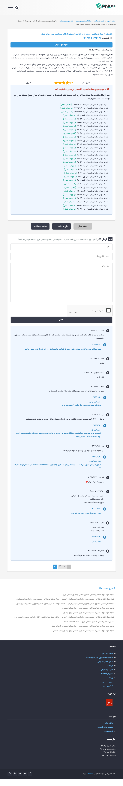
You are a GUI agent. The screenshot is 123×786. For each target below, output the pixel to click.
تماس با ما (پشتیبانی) (105, 661)
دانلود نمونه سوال (61, 44)
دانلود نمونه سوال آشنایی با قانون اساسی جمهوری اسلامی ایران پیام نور (88, 612)
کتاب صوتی (108, 731)
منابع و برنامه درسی (60, 226)
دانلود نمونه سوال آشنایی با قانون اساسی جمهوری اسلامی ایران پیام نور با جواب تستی (83, 630)
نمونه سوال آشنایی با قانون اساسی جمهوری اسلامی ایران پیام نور (91, 603)
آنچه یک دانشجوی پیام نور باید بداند (99, 657)
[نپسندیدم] (60, 82)
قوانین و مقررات (107, 685)
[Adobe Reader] (109, 702)
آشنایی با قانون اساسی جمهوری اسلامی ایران (98, 621)
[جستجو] (16, 7)
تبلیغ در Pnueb (107, 673)
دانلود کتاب (109, 723)
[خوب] (63, 82)
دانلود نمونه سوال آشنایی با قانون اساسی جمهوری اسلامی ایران (36, 617)
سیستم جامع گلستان (105, 727)
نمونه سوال (82, 226)
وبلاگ (111, 677)
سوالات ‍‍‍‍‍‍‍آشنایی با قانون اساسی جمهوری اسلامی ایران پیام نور (37, 599)
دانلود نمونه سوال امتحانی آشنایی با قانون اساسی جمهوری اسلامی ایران (88, 594)
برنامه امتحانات (40, 226)
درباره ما (110, 665)
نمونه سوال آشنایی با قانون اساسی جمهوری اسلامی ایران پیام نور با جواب (88, 617)
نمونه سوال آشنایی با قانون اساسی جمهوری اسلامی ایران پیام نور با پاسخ (88, 599)
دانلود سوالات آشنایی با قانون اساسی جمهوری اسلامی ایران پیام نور (41, 603)
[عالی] (71, 82)
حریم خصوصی (107, 681)
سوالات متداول (107, 653)
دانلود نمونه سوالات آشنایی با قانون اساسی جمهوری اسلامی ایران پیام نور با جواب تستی (82, 626)
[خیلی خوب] (67, 82)
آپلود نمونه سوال (107, 669)
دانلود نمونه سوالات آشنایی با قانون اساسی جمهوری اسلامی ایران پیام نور (88, 608)
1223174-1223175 (71, 621)
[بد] (56, 82)
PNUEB (90, 773)
